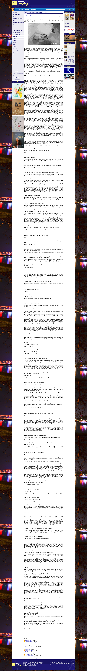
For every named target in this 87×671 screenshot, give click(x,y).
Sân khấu (14, 42)
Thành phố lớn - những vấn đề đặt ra (31, 642)
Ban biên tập (21, 9)
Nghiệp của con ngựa (29, 650)
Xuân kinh (27, 653)
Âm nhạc (14, 40)
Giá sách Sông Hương (17, 69)
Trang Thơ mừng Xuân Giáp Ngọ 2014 (32, 658)
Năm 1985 (67, 26)
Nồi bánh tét (27, 649)
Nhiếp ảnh (15, 46)
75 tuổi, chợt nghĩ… (28, 640)
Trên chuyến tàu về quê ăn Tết (30, 655)
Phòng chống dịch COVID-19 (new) (18, 19)
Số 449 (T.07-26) (67, 21)
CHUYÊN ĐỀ (15, 67)
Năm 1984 (67, 25)
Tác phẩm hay (15, 71)
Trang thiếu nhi (15, 60)
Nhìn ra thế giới (16, 54)
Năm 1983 (67, 23)
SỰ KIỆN (14, 16)
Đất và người (15, 50)
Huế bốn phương (16, 52)
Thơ (13, 28)
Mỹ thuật (14, 44)
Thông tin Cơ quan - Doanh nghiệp (18, 74)
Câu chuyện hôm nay (16, 32)
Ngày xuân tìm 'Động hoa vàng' (30, 646)
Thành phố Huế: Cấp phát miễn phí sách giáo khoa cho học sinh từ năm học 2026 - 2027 (71, 61)
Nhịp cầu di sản (15, 56)
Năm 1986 (67, 27)
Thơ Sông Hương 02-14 (29, 641)
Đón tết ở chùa (27, 651)
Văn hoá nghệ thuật (16, 34)
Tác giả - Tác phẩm (16, 79)
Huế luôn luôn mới (16, 14)
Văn (13, 26)
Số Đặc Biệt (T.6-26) (72, 21)
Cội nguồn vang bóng (29, 647)
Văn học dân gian (16, 48)
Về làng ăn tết (27, 654)
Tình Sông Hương (16, 77)
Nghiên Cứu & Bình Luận (17, 30)
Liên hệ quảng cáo (34, 9)
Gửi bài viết (27, 9)
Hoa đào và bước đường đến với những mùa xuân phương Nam (36, 656)
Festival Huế (15, 36)
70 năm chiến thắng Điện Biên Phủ (18, 23)
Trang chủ (15, 12)
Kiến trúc (14, 38)
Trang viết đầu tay (16, 58)
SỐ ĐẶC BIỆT (15, 65)
